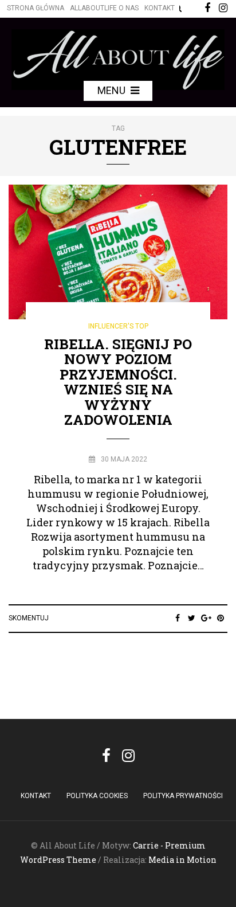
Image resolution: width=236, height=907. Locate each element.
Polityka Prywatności (183, 796)
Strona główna (35, 8)
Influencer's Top (118, 326)
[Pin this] (220, 618)
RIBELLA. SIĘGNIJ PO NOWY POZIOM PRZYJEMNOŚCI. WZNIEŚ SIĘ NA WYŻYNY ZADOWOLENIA (118, 382)
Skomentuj (29, 618)
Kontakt (159, 8)
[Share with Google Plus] (206, 618)
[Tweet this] (191, 618)
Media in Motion (182, 859)
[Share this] (177, 618)
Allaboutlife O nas (104, 8)
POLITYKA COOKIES (97, 796)
